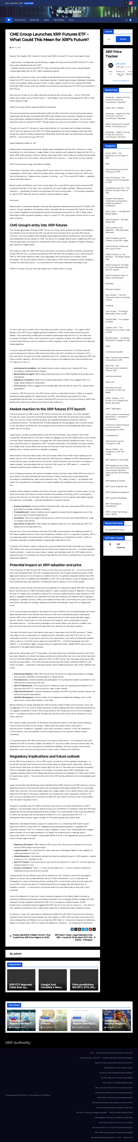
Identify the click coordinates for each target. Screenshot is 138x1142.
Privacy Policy (128, 1137)
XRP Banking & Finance (115, 481)
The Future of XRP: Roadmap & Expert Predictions (116, 1073)
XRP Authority (69, 11)
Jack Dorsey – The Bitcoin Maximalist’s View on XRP (117, 312)
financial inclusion (113, 289)
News (46, 20)
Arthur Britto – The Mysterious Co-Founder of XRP (117, 155)
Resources (59, 20)
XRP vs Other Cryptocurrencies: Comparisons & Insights (114, 1132)
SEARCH (123, 39)
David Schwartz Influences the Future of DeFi (117, 247)
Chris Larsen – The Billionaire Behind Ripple (118, 212)
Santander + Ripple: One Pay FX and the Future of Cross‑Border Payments (118, 99)
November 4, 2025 (50, 1027)
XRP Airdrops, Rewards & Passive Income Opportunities (114, 1093)
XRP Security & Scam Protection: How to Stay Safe (116, 1122)
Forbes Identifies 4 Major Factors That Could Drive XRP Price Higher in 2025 (31, 936)
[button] (126, 20)
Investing (34, 20)
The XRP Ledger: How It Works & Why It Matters (116, 1078)
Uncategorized (112, 435)
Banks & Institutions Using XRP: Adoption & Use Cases (114, 1053)
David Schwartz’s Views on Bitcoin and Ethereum (117, 276)
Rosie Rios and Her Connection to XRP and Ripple (115, 390)
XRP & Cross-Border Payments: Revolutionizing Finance (114, 1088)
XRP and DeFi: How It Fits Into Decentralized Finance (115, 1097)
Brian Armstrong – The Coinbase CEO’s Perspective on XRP (117, 179)
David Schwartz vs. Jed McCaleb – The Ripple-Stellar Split (118, 256)
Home (92, 1053)
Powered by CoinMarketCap (121, 81)
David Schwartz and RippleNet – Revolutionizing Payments (117, 230)
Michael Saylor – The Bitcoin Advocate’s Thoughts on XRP (118, 339)
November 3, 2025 (114, 1027)
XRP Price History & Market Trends (121, 1112)
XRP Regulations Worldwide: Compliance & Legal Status (114, 1117)
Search (108, 31)
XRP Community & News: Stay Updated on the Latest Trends (112, 1102)
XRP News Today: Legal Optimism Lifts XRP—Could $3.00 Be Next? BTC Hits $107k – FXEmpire (74, 937)
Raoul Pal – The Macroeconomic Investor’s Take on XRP (117, 368)
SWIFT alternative (113, 409)
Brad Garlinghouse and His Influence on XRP (117, 170)
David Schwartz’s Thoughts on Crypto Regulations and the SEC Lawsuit (117, 267)
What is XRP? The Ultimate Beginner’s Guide (118, 1083)
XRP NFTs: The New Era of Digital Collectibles (92, 1112)
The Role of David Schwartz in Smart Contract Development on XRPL (117, 427)
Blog (71, 20)
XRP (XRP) (120, 63)
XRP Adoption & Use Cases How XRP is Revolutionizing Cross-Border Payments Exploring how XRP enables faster (117, 470)
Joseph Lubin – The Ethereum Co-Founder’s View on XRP (118, 329)
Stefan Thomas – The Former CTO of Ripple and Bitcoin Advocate (117, 400)
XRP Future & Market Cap (116, 486)
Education (20, 20)
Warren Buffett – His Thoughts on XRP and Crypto (115, 451)
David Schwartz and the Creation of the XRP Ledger (117, 239)
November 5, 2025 (18, 1027)
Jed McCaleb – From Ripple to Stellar (117, 320)
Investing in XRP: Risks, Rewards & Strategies (117, 1058)
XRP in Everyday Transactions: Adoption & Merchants (115, 1107)
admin (17, 953)
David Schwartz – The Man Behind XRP (117, 220)
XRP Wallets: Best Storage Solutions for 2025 (106, 1137)
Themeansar (46, 1095)
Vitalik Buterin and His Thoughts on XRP (115, 442)
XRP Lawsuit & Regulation (116, 498)
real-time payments (114, 376)
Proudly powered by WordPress (16, 1095)
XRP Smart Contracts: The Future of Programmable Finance (112, 1127)
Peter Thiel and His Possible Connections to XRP (117, 358)
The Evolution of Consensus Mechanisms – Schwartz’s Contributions (117, 416)
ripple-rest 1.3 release (115, 108)
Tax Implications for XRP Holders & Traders (118, 1068)
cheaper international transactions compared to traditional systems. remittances (116, 202)
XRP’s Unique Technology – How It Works (117, 513)
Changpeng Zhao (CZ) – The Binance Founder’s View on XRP (117, 190)
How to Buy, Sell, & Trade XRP (90, 1058)
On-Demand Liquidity (114, 352)
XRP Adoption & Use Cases (117, 460)
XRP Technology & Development (113, 505)
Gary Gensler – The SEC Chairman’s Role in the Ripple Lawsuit (118, 297)
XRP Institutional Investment (117, 492)
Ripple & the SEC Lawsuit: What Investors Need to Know (114, 1063)
